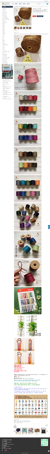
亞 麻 (3, 37)
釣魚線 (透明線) (5, 16)
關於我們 (16, 3)
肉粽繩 (3, 43)
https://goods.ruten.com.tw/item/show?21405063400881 (23, 420)
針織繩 (3, 26)
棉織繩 (3, 29)
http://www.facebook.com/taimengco (7, 92)
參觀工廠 (20, 3)
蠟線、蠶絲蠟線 (5, 54)
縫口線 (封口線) (5, 12)
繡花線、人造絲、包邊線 (6, 19)
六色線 (3, 47)
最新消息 (24, 3)
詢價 (34, 16)
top (49, 451)
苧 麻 (3, 36)
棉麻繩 (3, 40)
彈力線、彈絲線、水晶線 (6, 57)
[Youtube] (5, 450)
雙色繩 (3, 30)
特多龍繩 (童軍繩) (5, 44)
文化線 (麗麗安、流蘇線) (6, 51)
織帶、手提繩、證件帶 (6, 58)
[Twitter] (3, 450)
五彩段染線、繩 (5, 22)
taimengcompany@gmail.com (6, 90)
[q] (6, 3)
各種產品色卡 (4, 8)
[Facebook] (2, 450)
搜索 (47, 3)
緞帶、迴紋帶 (4, 61)
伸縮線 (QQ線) (5, 15)
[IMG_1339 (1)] (7, 71)
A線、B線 (4, 50)
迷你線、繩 (4, 9)
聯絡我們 (28, 3)
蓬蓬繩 (3, 23)
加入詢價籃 (40, 16)
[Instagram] (6, 450)
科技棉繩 (4, 33)
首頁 (12, 3)
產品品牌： (15, 32)
